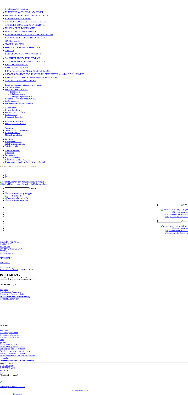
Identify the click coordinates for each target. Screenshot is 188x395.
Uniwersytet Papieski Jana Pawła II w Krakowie (32, 77)
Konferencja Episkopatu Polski (23, 54)
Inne (2, 339)
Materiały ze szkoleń (13, 135)
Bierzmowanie (11, 115)
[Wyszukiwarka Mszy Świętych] (18, 193)
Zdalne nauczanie (12, 101)
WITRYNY (5, 370)
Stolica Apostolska (16, 9)
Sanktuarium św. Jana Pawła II (22, 58)
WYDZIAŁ (5, 263)
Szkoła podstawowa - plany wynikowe (15, 351)
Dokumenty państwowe (9, 337)
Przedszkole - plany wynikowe (12, 346)
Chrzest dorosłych (12, 110)
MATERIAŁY (6, 258)
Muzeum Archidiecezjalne (20, 28)
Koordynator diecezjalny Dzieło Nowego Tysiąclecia (26, 162)
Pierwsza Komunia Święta (15, 112)
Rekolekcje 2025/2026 (14, 121)
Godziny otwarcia (12, 150)
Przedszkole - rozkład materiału (12, 349)
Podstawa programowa (9, 344)
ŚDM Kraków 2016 (14, 44)
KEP (2, 373)
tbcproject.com (17, 394)
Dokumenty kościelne (14, 117)
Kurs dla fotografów (18, 18)
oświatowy (4, 342)
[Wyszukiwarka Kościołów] (17, 198)
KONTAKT (5, 267)
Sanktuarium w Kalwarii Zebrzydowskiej (29, 34)
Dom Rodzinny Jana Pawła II (20, 31)
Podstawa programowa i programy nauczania (23, 85)
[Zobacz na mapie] (13, 196)
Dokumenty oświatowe (9, 335)
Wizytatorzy (10, 155)
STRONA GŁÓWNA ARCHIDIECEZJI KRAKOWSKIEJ (18, 167)
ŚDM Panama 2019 (14, 41)
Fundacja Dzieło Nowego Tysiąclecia (26, 15)
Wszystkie (4, 289)
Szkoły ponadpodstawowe (21, 96)
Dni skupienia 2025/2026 (15, 124)
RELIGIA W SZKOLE (9, 242)
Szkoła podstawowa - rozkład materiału (17, 360)
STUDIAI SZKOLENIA (6, 252)
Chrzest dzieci (10, 108)
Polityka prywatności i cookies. (12, 387)
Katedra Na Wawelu (16, 68)
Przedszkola (15, 92)
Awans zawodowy (12, 87)
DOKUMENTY (7, 366)
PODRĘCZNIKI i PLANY (16, 89)
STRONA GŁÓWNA (9, 270)
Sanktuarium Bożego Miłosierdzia (25, 61)
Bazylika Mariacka (16, 64)
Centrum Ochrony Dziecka (20, 80)
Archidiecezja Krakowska (10, 292)
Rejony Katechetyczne (14, 157)
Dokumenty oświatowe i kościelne (19, 103)
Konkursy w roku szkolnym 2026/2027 (21, 99)
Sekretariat (9, 153)
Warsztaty (9, 128)
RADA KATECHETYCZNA (17, 160)
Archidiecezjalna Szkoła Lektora (25, 25)
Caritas (9, 50)
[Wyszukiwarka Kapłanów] (16, 200)
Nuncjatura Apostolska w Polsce (24, 12)
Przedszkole (10, 139)
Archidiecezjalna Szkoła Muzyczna (26, 22)
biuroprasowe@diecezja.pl (80, 390)
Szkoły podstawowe (18, 94)
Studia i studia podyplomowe (17, 130)
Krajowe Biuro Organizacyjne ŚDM (25, 38)
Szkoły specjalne (12, 146)
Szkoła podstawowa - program (12, 353)
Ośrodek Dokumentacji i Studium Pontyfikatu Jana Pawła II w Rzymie (44, 74)
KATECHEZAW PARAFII (6, 245)
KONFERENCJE (12, 132)
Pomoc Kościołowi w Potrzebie (22, 47)
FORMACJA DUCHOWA (11, 249)
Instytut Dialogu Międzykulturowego (27, 71)
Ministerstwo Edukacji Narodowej (15, 296)
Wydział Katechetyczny (9, 299)
